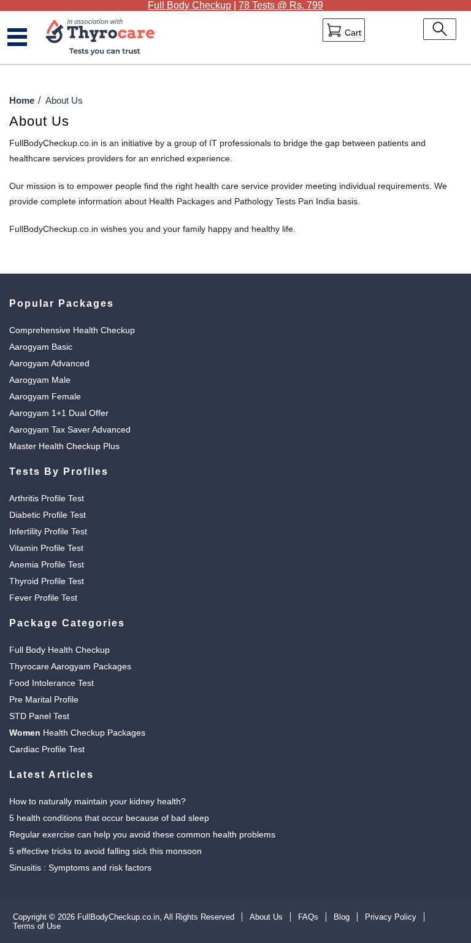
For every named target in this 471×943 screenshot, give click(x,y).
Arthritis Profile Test (46, 498)
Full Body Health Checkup (59, 650)
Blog (342, 917)
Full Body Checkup (189, 5)
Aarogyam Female (45, 396)
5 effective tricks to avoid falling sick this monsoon (105, 851)
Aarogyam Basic (40, 347)
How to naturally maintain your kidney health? (97, 801)
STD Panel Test (39, 716)
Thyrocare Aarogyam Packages (70, 666)
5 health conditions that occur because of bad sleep (109, 818)
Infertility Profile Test (48, 531)
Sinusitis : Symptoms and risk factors (80, 867)
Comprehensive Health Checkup (72, 330)
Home (21, 100)
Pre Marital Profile (43, 699)
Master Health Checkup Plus (64, 446)
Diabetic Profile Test (47, 515)
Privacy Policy (390, 917)
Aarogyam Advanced (49, 363)
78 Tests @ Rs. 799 (281, 5)
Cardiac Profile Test (47, 749)
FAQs (308, 917)
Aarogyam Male (40, 380)
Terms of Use (37, 926)
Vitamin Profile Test (46, 548)
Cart (351, 32)
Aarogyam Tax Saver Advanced (70, 429)
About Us (266, 917)
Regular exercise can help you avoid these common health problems (142, 834)
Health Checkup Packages (77, 732)
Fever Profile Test (43, 597)
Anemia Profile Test (46, 564)
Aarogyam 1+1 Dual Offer (59, 413)
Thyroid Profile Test (46, 581)
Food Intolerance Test (51, 683)
